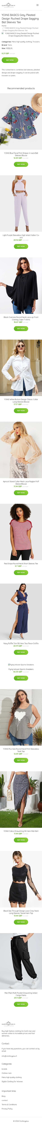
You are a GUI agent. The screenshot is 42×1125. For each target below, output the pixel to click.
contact (5, 1100)
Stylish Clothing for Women (12, 1081)
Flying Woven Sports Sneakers (21, 669)
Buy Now (10, 60)
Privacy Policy (7, 1109)
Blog (3, 1096)
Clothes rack (7, 1073)
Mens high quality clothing (22, 42)
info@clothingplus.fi (9, 1056)
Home (4, 26)
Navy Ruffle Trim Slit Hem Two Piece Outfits (21, 643)
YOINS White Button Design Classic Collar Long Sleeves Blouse (21, 400)
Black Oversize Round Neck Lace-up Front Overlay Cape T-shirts (21, 318)
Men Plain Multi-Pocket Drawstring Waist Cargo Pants (21, 994)
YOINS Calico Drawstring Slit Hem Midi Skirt (21, 831)
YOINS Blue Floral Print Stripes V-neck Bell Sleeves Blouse (21, 154)
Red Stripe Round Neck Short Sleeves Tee (21, 563)
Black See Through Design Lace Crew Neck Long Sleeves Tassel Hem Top (21, 912)
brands (4, 1069)
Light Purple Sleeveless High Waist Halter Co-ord (21, 236)
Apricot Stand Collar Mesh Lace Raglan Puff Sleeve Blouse (21, 482)
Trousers (36, 42)
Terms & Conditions (9, 1104)
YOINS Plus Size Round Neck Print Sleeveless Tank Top (21, 750)
